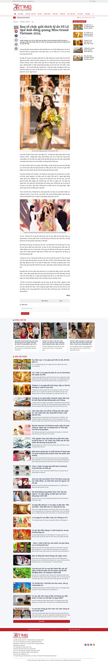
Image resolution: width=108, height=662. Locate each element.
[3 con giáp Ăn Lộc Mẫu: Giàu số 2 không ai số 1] (22, 522)
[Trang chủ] (15, 14)
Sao (15, 337)
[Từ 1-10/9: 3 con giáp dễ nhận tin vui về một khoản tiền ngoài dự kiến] (22, 377)
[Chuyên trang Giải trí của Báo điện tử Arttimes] (22, 7)
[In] (16, 44)
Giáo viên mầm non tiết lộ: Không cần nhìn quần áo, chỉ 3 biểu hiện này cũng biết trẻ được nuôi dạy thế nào (50, 413)
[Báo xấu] (16, 48)
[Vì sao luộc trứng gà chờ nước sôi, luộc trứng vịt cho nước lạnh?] (22, 613)
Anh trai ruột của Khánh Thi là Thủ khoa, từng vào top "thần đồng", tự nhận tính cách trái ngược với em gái (51, 481)
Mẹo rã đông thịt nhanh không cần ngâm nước (49, 556)
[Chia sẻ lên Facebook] (16, 35)
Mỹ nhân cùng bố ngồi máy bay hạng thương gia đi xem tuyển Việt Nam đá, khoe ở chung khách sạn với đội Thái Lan (26, 342)
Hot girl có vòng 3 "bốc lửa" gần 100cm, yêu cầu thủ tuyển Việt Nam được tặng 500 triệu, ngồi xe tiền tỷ (53, 342)
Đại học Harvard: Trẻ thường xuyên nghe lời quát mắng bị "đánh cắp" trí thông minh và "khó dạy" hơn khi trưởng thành (50, 427)
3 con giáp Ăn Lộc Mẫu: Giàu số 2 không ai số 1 (50, 518)
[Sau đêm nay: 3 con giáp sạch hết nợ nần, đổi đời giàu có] (22, 364)
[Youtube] (88, 645)
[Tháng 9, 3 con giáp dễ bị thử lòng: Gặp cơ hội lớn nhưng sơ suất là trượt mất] (22, 389)
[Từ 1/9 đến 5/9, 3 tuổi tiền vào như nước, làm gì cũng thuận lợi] (22, 587)
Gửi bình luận (25, 313)
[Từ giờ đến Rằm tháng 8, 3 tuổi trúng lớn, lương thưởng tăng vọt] (22, 534)
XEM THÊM (41, 621)
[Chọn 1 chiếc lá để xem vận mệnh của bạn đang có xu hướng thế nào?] (22, 547)
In (61, 300)
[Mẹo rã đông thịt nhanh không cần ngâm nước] (22, 560)
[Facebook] (85, 645)
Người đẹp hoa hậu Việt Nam (21, 17)
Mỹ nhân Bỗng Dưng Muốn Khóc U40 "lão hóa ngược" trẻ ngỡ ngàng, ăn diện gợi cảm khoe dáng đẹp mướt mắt (49, 494)
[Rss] (94, 645)
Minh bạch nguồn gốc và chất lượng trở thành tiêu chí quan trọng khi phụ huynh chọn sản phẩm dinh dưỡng (51, 453)
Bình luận (16, 27)
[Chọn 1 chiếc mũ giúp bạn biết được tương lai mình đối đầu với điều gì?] (22, 470)
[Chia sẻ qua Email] (16, 40)
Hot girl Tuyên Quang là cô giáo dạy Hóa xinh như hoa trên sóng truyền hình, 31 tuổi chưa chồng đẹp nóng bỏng (81, 342)
